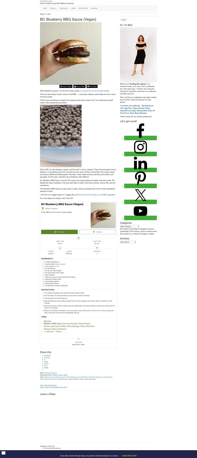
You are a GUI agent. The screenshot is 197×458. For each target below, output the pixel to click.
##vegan (74, 323)
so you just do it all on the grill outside (94, 90)
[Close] (3, 453)
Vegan (66, 375)
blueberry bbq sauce (95, 377)
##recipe (66, 323)
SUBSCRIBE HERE (129, 456)
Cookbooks (64, 8)
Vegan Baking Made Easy (48, 385)
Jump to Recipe (67, 86)
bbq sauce (74, 377)
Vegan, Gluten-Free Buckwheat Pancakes (53, 387)
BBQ (49, 375)
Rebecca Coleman (51, 373)
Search (123, 20)
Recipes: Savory (57, 375)
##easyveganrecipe (52, 326)
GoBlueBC (69, 198)
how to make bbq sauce (60, 379)
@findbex (48, 321)
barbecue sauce (49, 377)
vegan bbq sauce (90, 379)
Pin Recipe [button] (98, 232)
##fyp (82, 326)
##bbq (64, 326)
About (45, 8)
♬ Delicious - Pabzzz (53, 331)
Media (74, 8)
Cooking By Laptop (46, 1)
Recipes (53, 8)
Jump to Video (80, 86)
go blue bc (48, 379)
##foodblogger (73, 326)
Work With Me (83, 8)
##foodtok (90, 326)
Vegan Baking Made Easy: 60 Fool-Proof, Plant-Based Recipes (137, 111)
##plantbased (84, 323)
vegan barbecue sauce (76, 379)
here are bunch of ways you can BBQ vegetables (96, 194)
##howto (47, 329)
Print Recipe (93, 86)
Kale (53, 446)
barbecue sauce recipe (62, 377)
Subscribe (94, 8)
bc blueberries (83, 377)
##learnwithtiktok (59, 329)
